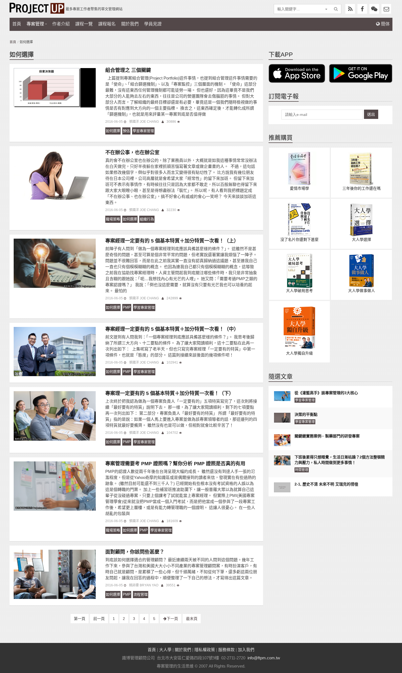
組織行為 (147, 219)
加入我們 (246, 649)
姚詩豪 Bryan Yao (143, 585)
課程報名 (107, 24)
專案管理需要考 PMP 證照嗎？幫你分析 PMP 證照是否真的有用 (175, 463)
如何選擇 (113, 131)
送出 (371, 114)
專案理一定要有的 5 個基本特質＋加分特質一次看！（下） (169, 393)
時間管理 (301, 470)
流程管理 (140, 594)
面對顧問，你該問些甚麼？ (134, 552)
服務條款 (226, 649)
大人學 (165, 649)
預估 (126, 131)
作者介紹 (61, 24)
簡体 (385, 24)
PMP (127, 307)
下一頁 (172, 618)
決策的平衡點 (306, 414)
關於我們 (130, 24)
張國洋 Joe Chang (144, 122)
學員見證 (153, 24)
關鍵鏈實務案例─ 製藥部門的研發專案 (327, 436)
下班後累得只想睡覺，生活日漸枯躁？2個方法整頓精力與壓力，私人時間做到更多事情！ (340, 460)
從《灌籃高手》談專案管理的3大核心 (326, 393)
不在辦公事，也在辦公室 (132, 152)
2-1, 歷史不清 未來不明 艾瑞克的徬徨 (326, 484)
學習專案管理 (143, 131)
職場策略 (113, 219)
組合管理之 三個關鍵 (128, 70)
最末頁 (191, 618)
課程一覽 (84, 24)
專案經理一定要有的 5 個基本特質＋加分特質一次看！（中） (172, 329)
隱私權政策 (204, 649)
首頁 (16, 24)
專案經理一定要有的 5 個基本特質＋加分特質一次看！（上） (172, 241)
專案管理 (35, 24)
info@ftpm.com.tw (263, 658)
